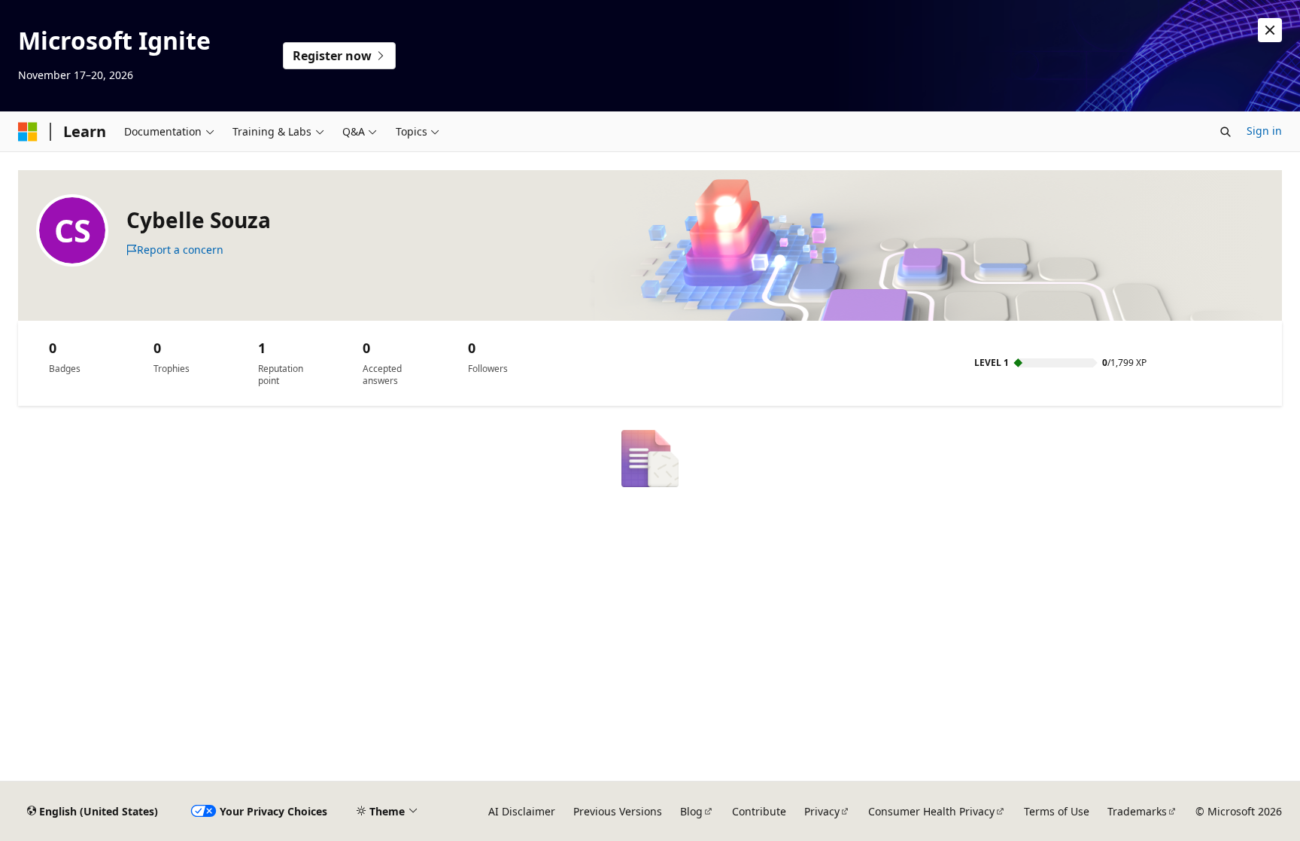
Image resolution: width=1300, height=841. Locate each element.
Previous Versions (617, 811)
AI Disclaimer (521, 811)
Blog (691, 811)
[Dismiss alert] (1270, 30)
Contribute (759, 811)
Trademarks (1137, 811)
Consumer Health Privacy (931, 811)
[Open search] (1225, 131)
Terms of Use (1056, 811)
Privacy (822, 811)
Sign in (1264, 130)
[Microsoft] (28, 132)
